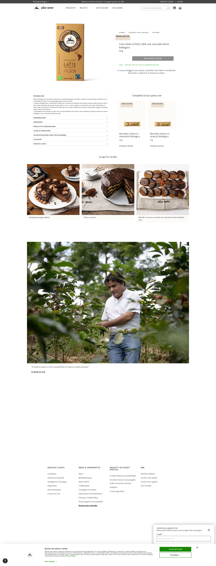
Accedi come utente (149, 478)
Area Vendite (146, 485)
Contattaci (51, 474)
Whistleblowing (85, 478)
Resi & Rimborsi (54, 490)
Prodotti (122, 32)
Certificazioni (84, 485)
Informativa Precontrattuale (90, 493)
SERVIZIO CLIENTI (166, 1)
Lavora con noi (53, 493)
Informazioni (38, 96)
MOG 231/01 (84, 482)
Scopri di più (38, 372)
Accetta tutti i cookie (175, 549)
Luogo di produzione (41, 131)
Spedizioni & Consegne (57, 482)
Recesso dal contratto (88, 505)
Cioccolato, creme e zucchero (138, 32)
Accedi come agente (149, 482)
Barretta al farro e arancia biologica (159, 135)
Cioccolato (155, 32)
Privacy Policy (71, 556)
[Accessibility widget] (5, 560)
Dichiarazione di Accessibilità (91, 501)
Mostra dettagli (50, 561)
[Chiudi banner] (197, 547)
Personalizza (174, 555)
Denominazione (39, 118)
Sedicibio (113, 487)
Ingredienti (38, 122)
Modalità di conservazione (44, 126)
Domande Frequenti (55, 478)
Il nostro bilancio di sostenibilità (123, 476)
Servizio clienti (39, 144)
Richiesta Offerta (148, 474)
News (81, 474)
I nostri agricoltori (117, 491)
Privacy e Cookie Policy (88, 497)
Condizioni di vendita (87, 490)
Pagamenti (52, 485)
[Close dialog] (209, 530)
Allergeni (37, 139)
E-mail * (159, 534)
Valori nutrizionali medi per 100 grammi (49, 135)
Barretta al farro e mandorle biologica (129, 135)
